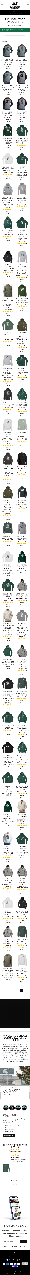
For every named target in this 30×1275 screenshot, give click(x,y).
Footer (14, 1252)
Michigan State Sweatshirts (21, 27)
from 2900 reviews (15, 1151)
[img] (15, 1149)
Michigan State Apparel (8, 27)
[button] (21, 146)
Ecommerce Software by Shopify (15, 1273)
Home (8, 25)
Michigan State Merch (16, 25)
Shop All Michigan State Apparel (14, 1022)
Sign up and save (14, 1256)
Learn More (8, 1135)
